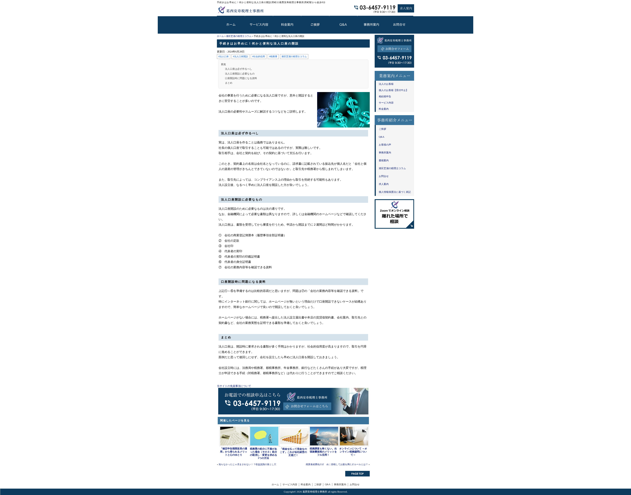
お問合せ (384, 176)
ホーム (220, 36)
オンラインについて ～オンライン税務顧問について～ (353, 451)
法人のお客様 (386, 84)
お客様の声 (385, 144)
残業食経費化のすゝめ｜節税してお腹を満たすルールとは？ (337, 464)
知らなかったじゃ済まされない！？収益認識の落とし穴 (247, 464)
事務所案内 (385, 152)
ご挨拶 (382, 129)
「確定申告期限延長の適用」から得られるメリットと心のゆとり (233, 451)
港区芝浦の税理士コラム (238, 36)
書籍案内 (384, 160)
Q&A (381, 137)
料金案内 (384, 109)
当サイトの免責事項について (234, 386)
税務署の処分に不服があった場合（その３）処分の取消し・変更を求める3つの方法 (263, 453)
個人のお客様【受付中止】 (393, 90)
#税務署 (273, 56)
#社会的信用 (258, 56)
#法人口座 (223, 56)
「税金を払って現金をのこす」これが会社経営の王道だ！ (293, 452)
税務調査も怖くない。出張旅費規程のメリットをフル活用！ (323, 451)
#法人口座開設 (240, 56)
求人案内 (384, 184)
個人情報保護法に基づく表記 (395, 192)
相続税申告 (385, 96)
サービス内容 (386, 102)
